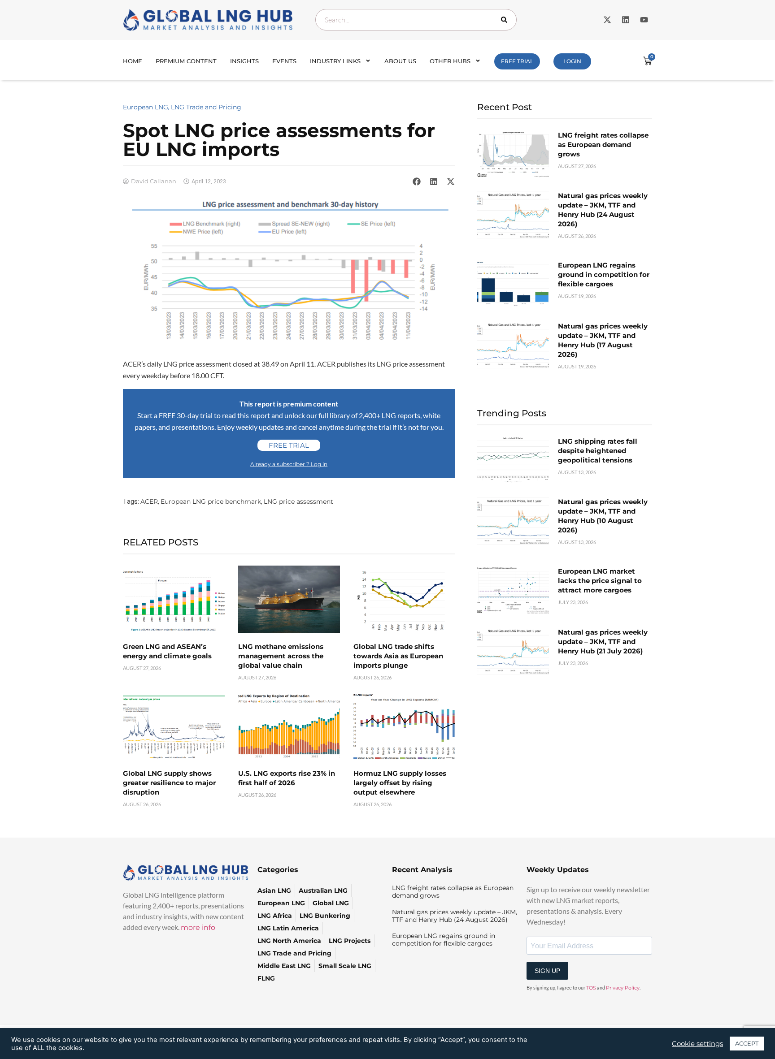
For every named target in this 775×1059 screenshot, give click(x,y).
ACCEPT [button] (746, 1043)
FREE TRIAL (517, 61)
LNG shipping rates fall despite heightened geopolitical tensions (597, 450)
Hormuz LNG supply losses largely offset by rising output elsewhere (399, 782)
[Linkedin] (626, 20)
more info (198, 927)
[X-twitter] (607, 20)
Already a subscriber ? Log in (288, 464)
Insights (244, 61)
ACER (149, 501)
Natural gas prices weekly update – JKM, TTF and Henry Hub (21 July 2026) (603, 641)
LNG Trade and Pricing (206, 107)
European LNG (145, 107)
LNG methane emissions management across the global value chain (280, 656)
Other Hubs (450, 61)
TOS (591, 988)
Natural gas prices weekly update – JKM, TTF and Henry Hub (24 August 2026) (454, 916)
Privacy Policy (623, 988)
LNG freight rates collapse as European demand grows (603, 144)
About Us (400, 61)
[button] (416, 181)
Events (284, 61)
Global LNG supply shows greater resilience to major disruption (169, 782)
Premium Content (186, 61)
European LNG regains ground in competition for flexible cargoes (603, 274)
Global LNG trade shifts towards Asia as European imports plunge (398, 656)
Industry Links (335, 61)
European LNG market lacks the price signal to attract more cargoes (600, 580)
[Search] (506, 19)
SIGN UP (547, 970)
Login (572, 61)
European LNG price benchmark (211, 501)
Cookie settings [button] (697, 1044)
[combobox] (416, 19)
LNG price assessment (298, 501)
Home (132, 61)
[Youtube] (644, 20)
